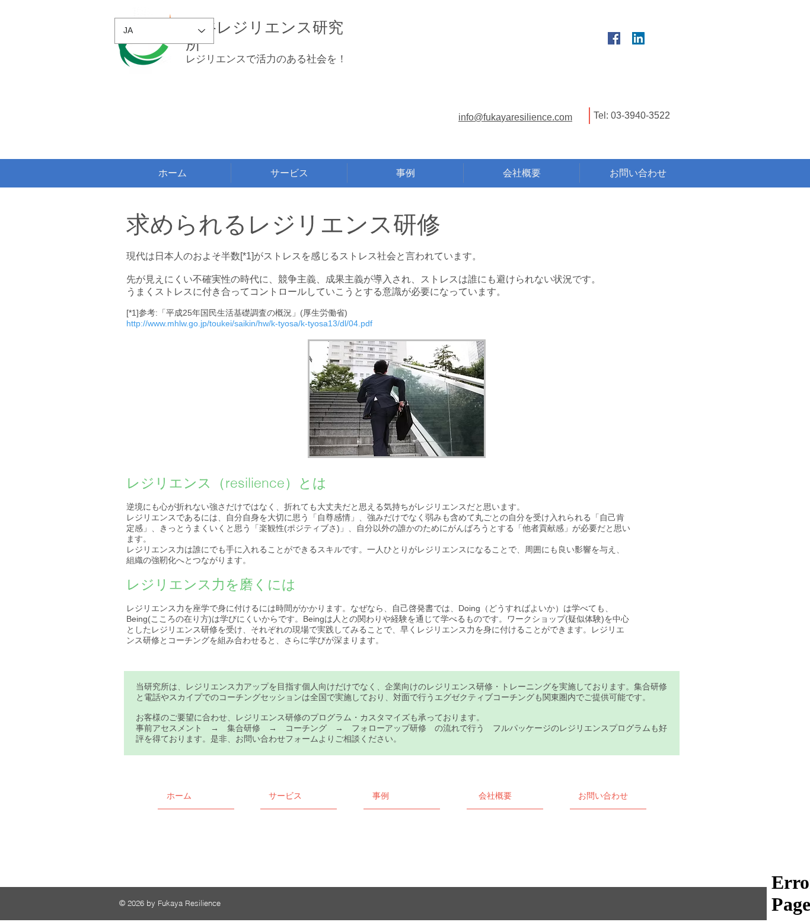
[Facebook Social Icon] (614, 38)
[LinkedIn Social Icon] (638, 38)
